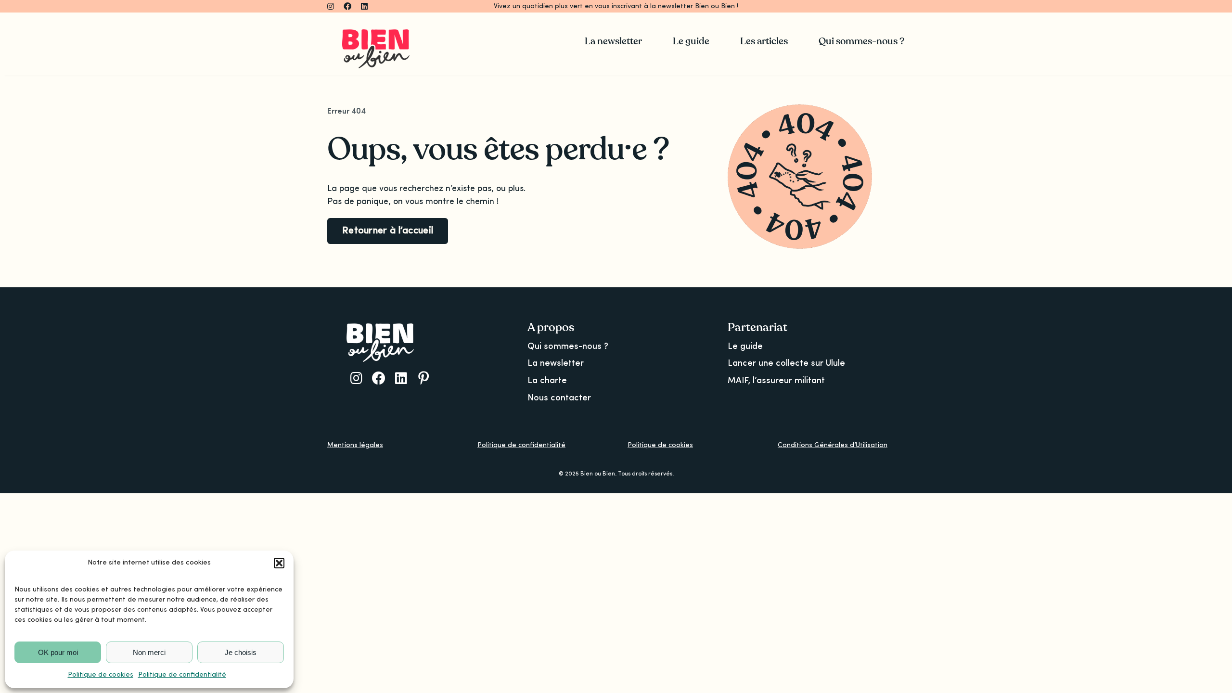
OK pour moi (58, 652)
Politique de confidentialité (182, 674)
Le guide (745, 346)
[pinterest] (423, 378)
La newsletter (555, 363)
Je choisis (241, 652)
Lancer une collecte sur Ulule (786, 363)
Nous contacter (559, 398)
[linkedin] (364, 6)
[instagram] (330, 6)
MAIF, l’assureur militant (776, 380)
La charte (547, 380)
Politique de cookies (100, 674)
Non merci (149, 652)
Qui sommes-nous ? (567, 346)
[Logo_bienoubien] (376, 33)
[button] (279, 563)
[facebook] (347, 6)
